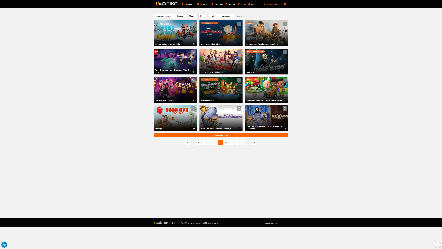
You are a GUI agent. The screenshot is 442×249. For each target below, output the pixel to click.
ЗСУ (252, 4)
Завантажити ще (221, 135)
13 (237, 142)
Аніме (243, 4)
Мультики (218, 4)
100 (254, 142)
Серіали (203, 4)
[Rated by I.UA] (283, 223)
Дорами (231, 4)
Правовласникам (271, 223)
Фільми (189, 4)
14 (243, 142)
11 (226, 142)
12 (232, 142)
